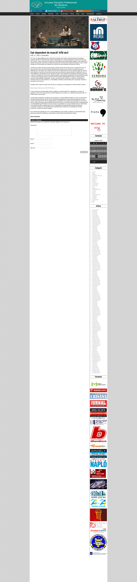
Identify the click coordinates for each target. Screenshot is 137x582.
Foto (93, 187)
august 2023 (95, 255)
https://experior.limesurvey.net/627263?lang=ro (42, 88)
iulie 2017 (94, 347)
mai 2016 (94, 365)
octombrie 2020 (96, 298)
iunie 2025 (94, 227)
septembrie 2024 (96, 239)
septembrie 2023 (96, 254)
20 (98, 153)
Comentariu (33, 125)
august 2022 (95, 270)
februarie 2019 (95, 323)
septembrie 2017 (96, 345)
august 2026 (95, 210)
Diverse (94, 182)
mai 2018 (94, 335)
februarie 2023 (95, 263)
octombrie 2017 (96, 343)
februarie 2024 (95, 247)
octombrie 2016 (96, 359)
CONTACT (98, 14)
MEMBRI (44, 14)
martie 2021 (95, 292)
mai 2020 (94, 304)
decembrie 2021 (96, 280)
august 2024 (95, 240)
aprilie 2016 (95, 366)
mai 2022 (94, 274)
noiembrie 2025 (96, 221)
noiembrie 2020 (96, 297)
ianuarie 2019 (95, 325)
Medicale (94, 188)
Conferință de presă (97, 175)
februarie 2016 (95, 369)
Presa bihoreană (96, 194)
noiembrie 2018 (96, 327)
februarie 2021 (95, 293)
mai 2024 (94, 244)
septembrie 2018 (96, 330)
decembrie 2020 (96, 295)
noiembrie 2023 (96, 251)
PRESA (72, 14)
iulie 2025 (94, 226)
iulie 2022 (94, 271)
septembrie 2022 (96, 269)
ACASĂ (32, 14)
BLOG (83, 14)
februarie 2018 (95, 338)
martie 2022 (95, 276)
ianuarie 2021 (95, 294)
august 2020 (95, 301)
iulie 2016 (94, 362)
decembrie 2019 (96, 311)
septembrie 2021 (96, 284)
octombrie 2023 (96, 252)
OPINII (77, 14)
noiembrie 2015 (96, 371)
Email (32, 143)
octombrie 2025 (96, 222)
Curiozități (94, 178)
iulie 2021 (94, 287)
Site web (32, 148)
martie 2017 (95, 352)
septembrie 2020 (96, 299)
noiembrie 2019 (96, 312)
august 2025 (95, 225)
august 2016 (95, 361)
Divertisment (95, 183)
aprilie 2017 (95, 351)
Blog (93, 173)
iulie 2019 (94, 317)
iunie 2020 (94, 303)
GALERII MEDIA (64, 14)
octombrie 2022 (96, 268)
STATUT (38, 14)
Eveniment (94, 185)
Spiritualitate (95, 199)
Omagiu (94, 190)
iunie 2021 (94, 288)
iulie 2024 (94, 241)
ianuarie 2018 (95, 340)
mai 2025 (94, 228)
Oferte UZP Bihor (96, 189)
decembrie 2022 (96, 265)
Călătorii (94, 174)
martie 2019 (95, 322)
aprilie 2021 (95, 290)
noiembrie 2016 (96, 357)
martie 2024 (95, 246)
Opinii (93, 192)
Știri (93, 202)
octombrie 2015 (96, 373)
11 (94, 151)
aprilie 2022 (95, 275)
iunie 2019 (94, 318)
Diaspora (94, 180)
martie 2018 (95, 337)
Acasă (94, 171)
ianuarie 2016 (95, 370)
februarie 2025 (95, 232)
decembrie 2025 (96, 220)
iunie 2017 (94, 349)
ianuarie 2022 (95, 279)
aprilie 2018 (95, 336)
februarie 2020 (95, 308)
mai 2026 (94, 213)
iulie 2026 (94, 211)
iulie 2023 (94, 256)
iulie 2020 (94, 302)
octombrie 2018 (96, 328)
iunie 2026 (94, 212)
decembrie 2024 (96, 235)
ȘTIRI (57, 14)
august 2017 (95, 346)
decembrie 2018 (96, 326)
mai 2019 (94, 319)
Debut (93, 179)
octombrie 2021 (96, 283)
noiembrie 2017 (96, 342)
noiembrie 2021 (96, 282)
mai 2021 (94, 289)
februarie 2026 (95, 217)
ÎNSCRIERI (50, 14)
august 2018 (95, 331)
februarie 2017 (95, 354)
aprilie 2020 (95, 306)
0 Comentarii (44, 55)
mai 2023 (94, 259)
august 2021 (95, 285)
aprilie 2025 (95, 230)
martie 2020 (95, 307)
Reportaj (94, 195)
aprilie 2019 (95, 321)
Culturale (94, 177)
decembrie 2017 (96, 341)
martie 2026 (95, 216)
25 (94, 156)
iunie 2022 (94, 273)
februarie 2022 (95, 278)
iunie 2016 (94, 364)
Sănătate (94, 197)
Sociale (94, 198)
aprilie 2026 (95, 215)
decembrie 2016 (96, 356)
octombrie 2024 (96, 237)
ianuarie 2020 (95, 309)
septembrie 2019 (96, 314)
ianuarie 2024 (95, 249)
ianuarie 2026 (95, 218)
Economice (95, 184)
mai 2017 (94, 350)
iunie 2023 (94, 258)
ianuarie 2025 (95, 234)
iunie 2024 (94, 242)
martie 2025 (95, 231)
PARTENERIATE (90, 14)
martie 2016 (95, 367)
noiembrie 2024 (96, 236)
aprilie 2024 (95, 245)
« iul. (93, 162)
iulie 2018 (94, 332)
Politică (94, 193)
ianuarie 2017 (95, 355)
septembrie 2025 (96, 223)
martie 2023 (95, 261)
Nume (32, 139)
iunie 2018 (94, 333)
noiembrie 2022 (96, 266)
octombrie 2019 (96, 313)
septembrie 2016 (96, 360)
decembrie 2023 (96, 250)
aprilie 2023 (95, 260)
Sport (93, 201)
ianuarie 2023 (95, 264)
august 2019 (95, 316)
